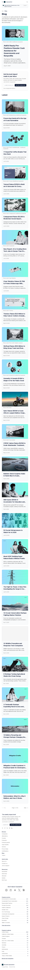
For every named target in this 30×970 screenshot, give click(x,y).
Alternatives (5, 836)
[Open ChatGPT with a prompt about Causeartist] (6, 890)
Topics (3, 855)
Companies (4, 834)
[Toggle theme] (2, 828)
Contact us (4, 863)
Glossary (4, 876)
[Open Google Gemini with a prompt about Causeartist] (15, 890)
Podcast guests (6, 842)
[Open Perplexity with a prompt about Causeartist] (10, 890)
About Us (4, 861)
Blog (6, 11)
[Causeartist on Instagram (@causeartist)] (9, 828)
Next (25, 808)
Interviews (4, 873)
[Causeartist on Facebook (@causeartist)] (5, 828)
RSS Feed (4, 880)
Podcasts (4, 840)
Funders (4, 838)
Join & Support (5, 865)
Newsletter (4, 871)
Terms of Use (12, 967)
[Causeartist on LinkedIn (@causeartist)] (12, 828)
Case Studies (5, 844)
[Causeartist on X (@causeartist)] (7, 828)
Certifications (5, 851)
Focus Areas (5, 849)
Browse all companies (7, 958)
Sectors (4, 846)
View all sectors (6, 925)
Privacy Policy (5, 967)
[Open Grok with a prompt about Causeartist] (19, 890)
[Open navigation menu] (2, 2)
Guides (3, 878)
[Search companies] (27, 2)
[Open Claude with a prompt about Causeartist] (23, 890)
